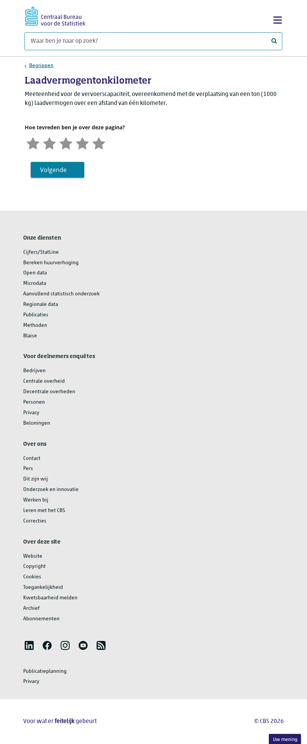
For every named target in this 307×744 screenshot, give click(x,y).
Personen (34, 402)
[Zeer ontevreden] (33, 142)
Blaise (30, 336)
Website (32, 556)
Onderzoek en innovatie (51, 489)
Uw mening (285, 739)
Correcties (34, 521)
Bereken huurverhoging (51, 262)
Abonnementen (41, 619)
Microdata (34, 283)
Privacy (31, 412)
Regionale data (40, 304)
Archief (31, 608)
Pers (28, 468)
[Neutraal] (66, 142)
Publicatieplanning (45, 671)
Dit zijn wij (35, 479)
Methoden (35, 325)
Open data (35, 273)
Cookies (32, 577)
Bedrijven (34, 370)
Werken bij (35, 500)
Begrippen (41, 65)
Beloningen (36, 423)
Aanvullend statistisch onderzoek (61, 294)
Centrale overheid (44, 381)
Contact (31, 458)
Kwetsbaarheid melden (50, 598)
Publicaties (35, 315)
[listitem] (29, 645)
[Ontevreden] (49, 142)
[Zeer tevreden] (99, 142)
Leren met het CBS (44, 510)
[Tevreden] (82, 142)
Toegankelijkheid (43, 587)
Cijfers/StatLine (41, 252)
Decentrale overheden (49, 391)
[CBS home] (55, 15)
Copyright (34, 566)
